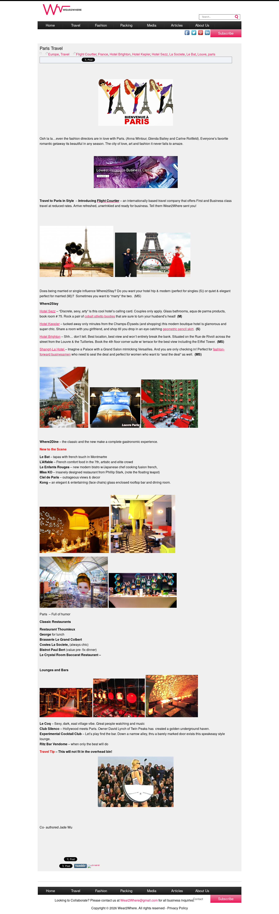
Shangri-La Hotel (52, 349)
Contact (198, 899)
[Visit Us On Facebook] (187, 34)
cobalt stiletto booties (100, 316)
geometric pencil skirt (178, 328)
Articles (177, 25)
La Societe (177, 54)
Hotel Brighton (120, 54)
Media (151, 25)
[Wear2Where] (62, 16)
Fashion (101, 25)
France (103, 54)
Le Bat (191, 54)
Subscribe (225, 33)
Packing (126, 25)
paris (211, 54)
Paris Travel (51, 48)
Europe (53, 54)
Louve (202, 54)
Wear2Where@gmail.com (139, 900)
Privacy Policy (177, 908)
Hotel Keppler (50, 323)
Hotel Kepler (141, 54)
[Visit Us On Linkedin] (207, 34)
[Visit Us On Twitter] (193, 34)
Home (50, 25)
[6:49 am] (42, 54)
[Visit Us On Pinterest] (200, 34)
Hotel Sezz (160, 54)
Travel (75, 25)
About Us (202, 25)
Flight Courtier (86, 54)
